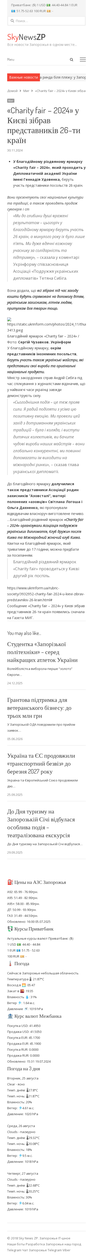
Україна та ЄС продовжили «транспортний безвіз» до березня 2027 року (41, 763)
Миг (10, 100)
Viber (66, 1250)
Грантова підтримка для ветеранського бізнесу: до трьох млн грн (39, 707)
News (26, 36)
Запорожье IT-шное (54, 1238)
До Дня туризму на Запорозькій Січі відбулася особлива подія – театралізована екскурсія (41, 823)
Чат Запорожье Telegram (42, 1250)
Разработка (36, 1244)
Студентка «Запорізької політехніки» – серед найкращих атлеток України (42, 651)
